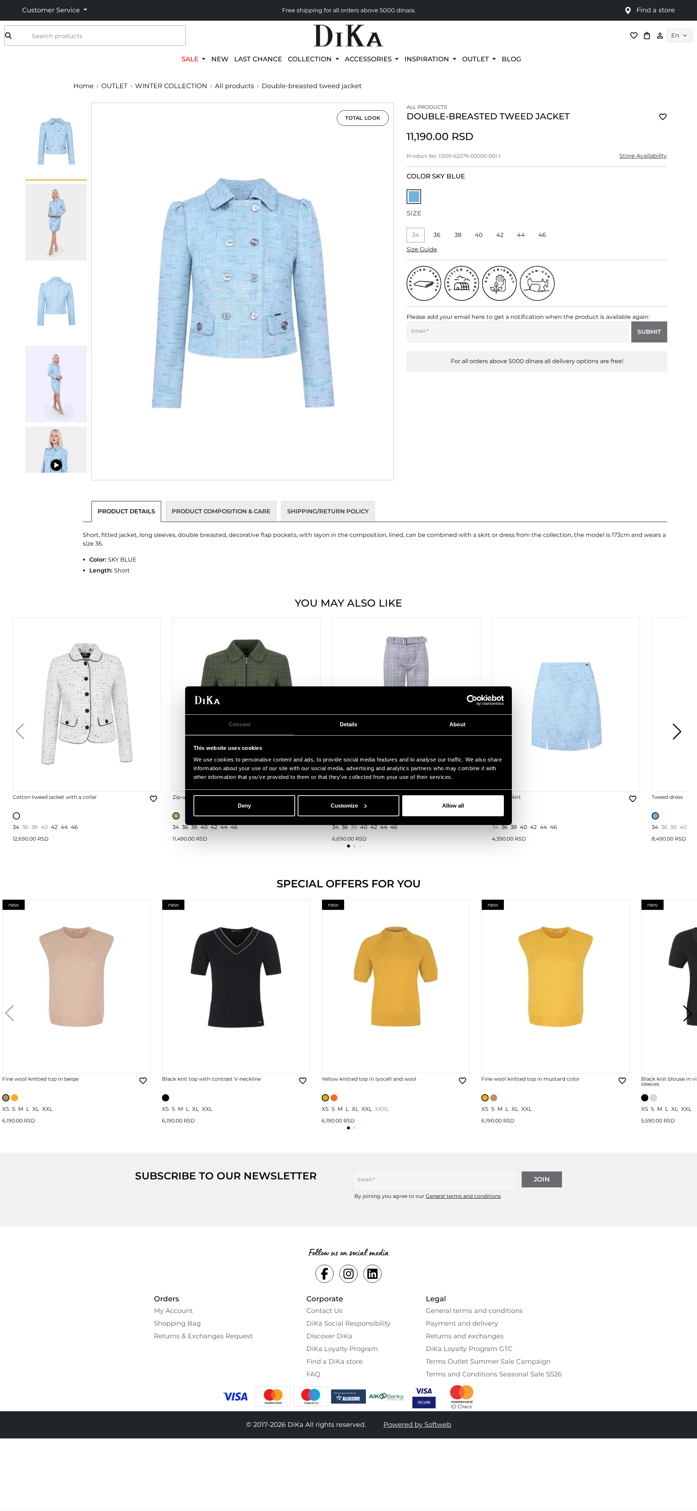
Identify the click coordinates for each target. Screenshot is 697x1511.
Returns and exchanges (465, 1336)
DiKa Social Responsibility (348, 1323)
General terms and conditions (463, 1196)
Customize (344, 805)
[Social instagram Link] (348, 1274)
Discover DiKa (329, 1336)
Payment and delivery (462, 1323)
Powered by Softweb (417, 1425)
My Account (173, 1311)
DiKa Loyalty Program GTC (469, 1349)
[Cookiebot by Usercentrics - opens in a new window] (472, 700)
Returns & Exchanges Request (203, 1336)
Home (83, 86)
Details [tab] (349, 724)
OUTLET (114, 86)
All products (234, 86)
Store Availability (643, 155)
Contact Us (324, 1311)
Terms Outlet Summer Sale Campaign (488, 1362)
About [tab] (457, 724)
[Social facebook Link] (324, 1274)
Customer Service (52, 10)
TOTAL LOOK (362, 118)
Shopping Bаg (177, 1323)
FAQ (313, 1374)
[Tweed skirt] (566, 704)
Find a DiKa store (334, 1362)
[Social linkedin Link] (372, 1274)
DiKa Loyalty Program (342, 1349)
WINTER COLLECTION (171, 86)
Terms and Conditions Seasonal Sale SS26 (494, 1374)
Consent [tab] (239, 724)
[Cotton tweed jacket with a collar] (87, 704)
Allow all (453, 805)
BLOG (511, 59)
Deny (244, 805)
